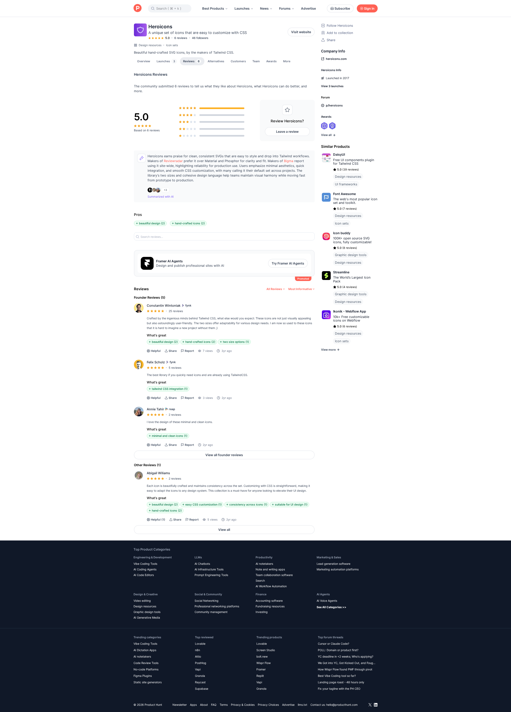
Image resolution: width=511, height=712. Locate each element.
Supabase (201, 688)
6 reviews (180, 38)
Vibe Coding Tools (145, 563)
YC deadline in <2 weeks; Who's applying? (345, 656)
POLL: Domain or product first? (338, 650)
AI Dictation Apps (145, 650)
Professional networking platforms (217, 606)
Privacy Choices (268, 704)
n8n (197, 650)
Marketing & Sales (329, 557)
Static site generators (148, 682)
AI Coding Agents (145, 569)
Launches (242, 8)
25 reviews (176, 311)
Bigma (288, 161)
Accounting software (269, 600)
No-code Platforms (146, 669)
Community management (211, 612)
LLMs (198, 557)
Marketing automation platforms (338, 569)
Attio (198, 656)
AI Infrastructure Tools (209, 569)
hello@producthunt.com (342, 704)
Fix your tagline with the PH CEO (339, 688)
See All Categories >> (331, 607)
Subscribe (342, 8)
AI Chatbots (202, 563)
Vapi (198, 669)
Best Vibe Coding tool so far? (337, 675)
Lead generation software (333, 563)
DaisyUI (339, 154)
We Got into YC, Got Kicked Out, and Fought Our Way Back (347, 663)
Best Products (213, 8)
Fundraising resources (270, 606)
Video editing (142, 600)
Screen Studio (265, 650)
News (264, 8)
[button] (287, 61)
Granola (200, 675)
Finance (261, 594)
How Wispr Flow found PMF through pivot (345, 669)
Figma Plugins (143, 675)
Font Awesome (344, 194)
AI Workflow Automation (271, 586)
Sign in (369, 8)
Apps (193, 704)
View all (224, 530)
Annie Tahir (155, 409)
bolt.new (262, 656)
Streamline (341, 272)
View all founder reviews (224, 455)
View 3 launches (332, 86)
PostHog (200, 663)
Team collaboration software (274, 575)
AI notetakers (264, 563)
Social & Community (208, 594)
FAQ (213, 704)
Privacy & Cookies (243, 704)
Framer (261, 669)
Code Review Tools (146, 663)
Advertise (308, 8)
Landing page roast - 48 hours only (341, 682)
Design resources (150, 45)
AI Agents (323, 594)
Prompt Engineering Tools (211, 575)
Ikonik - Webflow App (349, 311)
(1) (158, 519)
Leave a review (287, 132)
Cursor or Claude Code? (333, 643)
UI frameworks (346, 184)
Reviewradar (173, 161)
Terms (224, 704)
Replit (260, 675)
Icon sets (172, 45)
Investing (262, 612)
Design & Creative (146, 594)
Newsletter (179, 704)
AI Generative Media (147, 617)
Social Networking (206, 600)
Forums (285, 8)
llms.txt (302, 704)
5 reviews (175, 367)
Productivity (264, 557)
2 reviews (175, 414)
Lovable (200, 643)
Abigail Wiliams (158, 473)
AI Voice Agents (327, 600)
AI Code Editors (144, 575)
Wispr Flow (263, 663)
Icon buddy (341, 233)
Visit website (301, 32)
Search (260, 580)
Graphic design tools (350, 255)
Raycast (200, 682)
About (204, 704)
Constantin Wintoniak (164, 305)
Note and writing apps (270, 569)
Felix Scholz (156, 362)
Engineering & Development (153, 557)
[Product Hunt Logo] (138, 8)
